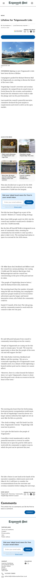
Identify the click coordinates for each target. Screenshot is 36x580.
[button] (3, 3)
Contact (3, 531)
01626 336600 (11, 573)
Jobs (2, 535)
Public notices (5, 537)
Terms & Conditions (7, 529)
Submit (28, 202)
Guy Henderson (7, 25)
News (3, 15)
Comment (29, 512)
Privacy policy (5, 533)
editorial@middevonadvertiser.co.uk (16, 576)
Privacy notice (18, 207)
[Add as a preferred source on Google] (18, 31)
